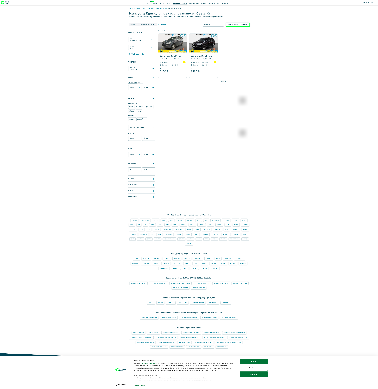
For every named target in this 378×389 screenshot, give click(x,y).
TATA (206, 239)
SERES (140, 239)
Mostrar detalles (139, 385)
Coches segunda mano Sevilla (190, 337)
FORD (174, 225)
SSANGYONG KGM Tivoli (240, 283)
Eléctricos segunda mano (145, 342)
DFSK (131, 225)
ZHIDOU (189, 244)
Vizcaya (204, 268)
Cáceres (208, 258)
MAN (226, 229)
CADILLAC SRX (183, 303)
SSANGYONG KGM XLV (199, 288)
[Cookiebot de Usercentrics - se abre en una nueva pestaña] (120, 385)
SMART (158, 239)
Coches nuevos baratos (211, 333)
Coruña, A (146, 263)
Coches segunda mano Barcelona (141, 337)
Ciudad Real (239, 258)
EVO (160, 225)
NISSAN (179, 234)
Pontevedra (164, 268)
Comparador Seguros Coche (238, 337)
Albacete (146, 258)
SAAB (244, 234)
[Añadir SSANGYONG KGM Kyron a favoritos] (181, 35)
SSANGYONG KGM (169, 239)
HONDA (192, 225)
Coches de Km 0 (153, 333)
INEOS (210, 225)
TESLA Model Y (213, 303)
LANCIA (157, 229)
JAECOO (245, 225)
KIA (149, 229)
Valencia (194, 268)
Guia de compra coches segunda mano (228, 342)
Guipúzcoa (177, 263)
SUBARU (181, 239)
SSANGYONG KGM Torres (180, 288)
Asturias (177, 258)
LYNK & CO (207, 229)
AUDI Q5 (151, 303)
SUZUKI (190, 239)
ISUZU (227, 225)
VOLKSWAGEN (234, 239)
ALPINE (156, 220)
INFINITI (219, 225)
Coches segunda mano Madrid (166, 337)
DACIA (244, 220)
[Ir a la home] (6, 2)
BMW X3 (160, 303)
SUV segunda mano (194, 347)
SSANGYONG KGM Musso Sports (180, 283)
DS (145, 225)
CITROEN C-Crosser (198, 303)
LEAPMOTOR (179, 229)
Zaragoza (215, 268)
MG (152, 234)
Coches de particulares (170, 333)
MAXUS (245, 229)
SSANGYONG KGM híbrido (209, 318)
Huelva (187, 263)
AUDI (163, 220)
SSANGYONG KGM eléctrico (189, 318)
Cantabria (228, 258)
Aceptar (253, 361)
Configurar (252, 368)
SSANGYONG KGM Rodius (221, 283)
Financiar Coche (184, 342)
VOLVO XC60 (225, 303)
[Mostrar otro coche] (172, 51)
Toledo (184, 268)
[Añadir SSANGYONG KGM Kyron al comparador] (185, 35)
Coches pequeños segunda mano (234, 333)
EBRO (152, 225)
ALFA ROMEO (145, 220)
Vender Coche (221, 347)
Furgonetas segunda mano (203, 342)
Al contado (133, 82)
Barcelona (198, 258)
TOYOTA (223, 239)
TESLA (214, 239)
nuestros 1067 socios (149, 363)
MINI (159, 234)
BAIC (171, 220)
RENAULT (236, 234)
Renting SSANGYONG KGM (149, 318)
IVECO (236, 225)
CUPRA (235, 220)
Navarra (232, 263)
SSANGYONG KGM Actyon (138, 283)
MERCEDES (143, 234)
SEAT (132, 239)
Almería (166, 258)
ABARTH (134, 220)
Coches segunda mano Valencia (214, 337)
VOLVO (245, 239)
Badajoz (187, 258)
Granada (166, 263)
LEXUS (189, 229)
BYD (206, 220)
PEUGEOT (205, 234)
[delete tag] (137, 24)
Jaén (195, 263)
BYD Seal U (171, 303)
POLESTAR (215, 234)
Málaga (213, 263)
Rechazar (253, 374)
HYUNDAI (201, 225)
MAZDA (134, 234)
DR (139, 225)
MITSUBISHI (169, 234)
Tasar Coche (208, 347)
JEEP (141, 229)
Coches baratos (138, 333)
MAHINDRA (217, 229)
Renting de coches (177, 347)
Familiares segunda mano (166, 342)
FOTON (183, 225)
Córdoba (135, 263)
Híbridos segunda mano (159, 347)
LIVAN (197, 229)
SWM (198, 239)
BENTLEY (180, 220)
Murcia (223, 263)
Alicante (156, 258)
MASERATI (235, 229)
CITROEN (226, 220)
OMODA (188, 234)
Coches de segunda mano (191, 333)
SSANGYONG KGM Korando (158, 283)
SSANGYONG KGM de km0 (169, 318)
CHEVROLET (215, 220)
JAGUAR (133, 229)
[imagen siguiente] (185, 43)
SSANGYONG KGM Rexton (202, 283)
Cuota (140, 82)
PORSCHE (226, 234)
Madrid (204, 263)
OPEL (196, 234)
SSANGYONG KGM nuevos (228, 318)
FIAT (167, 225)
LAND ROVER (167, 229)
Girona (156, 263)
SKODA (149, 239)
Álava (136, 258)
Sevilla (175, 268)
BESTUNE (189, 220)
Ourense (243, 263)
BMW (198, 220)
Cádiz (218, 258)
